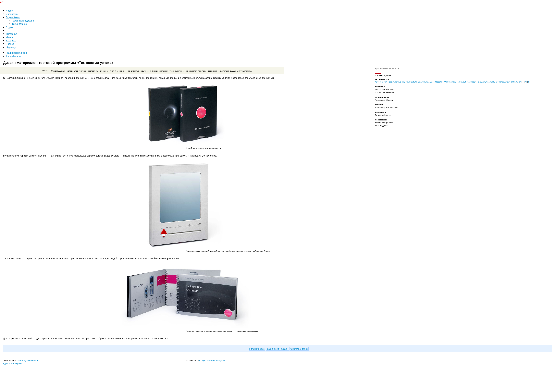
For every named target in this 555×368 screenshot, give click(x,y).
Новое (9, 10)
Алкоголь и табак (299, 348)
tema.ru (514, 81)
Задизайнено (13, 17)
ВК (520, 81)
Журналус (11, 47)
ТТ (529, 81)
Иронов (10, 43)
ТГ (523, 81)
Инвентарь (11, 14)
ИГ (526, 81)
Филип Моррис (19, 24)
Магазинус (11, 33)
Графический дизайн (23, 20)
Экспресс (11, 40)
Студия (9, 27)
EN (1, 1)
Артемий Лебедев (383, 81)
